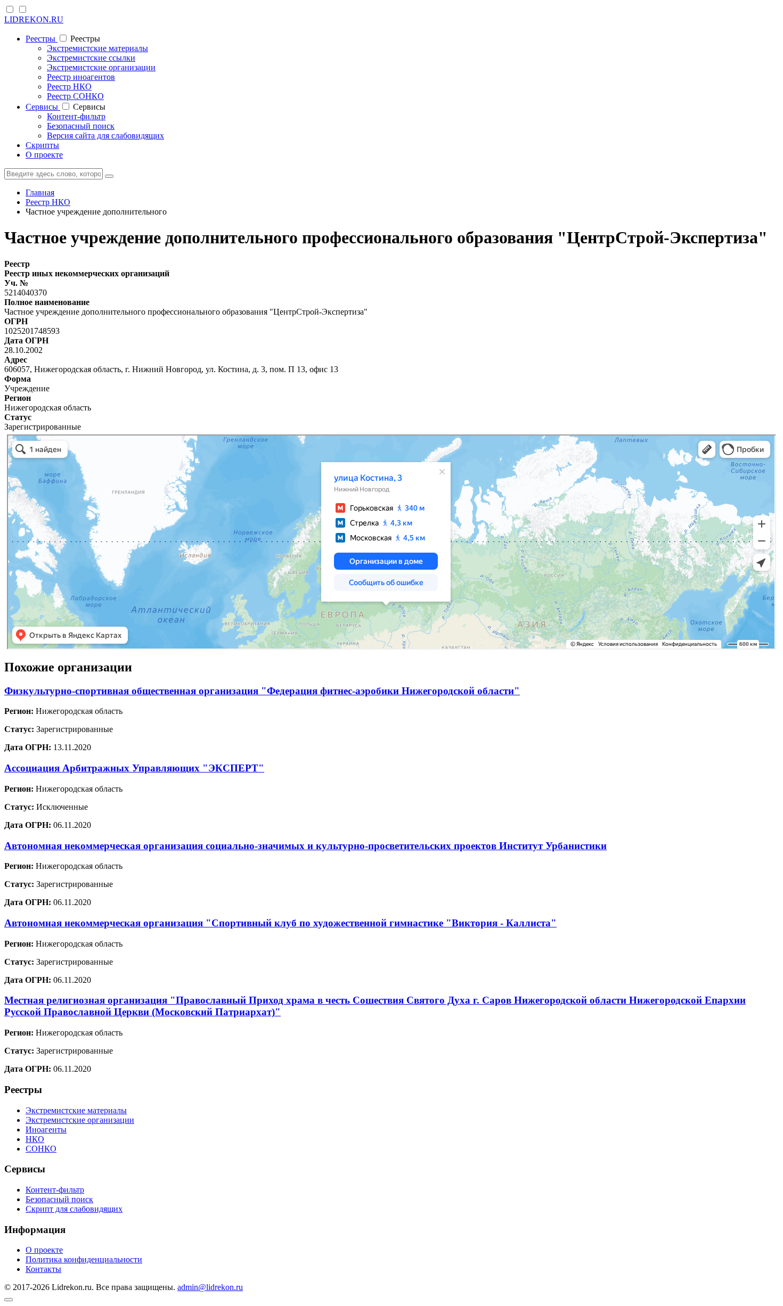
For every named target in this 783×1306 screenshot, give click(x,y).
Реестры (42, 38)
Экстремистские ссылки (91, 57)
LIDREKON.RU (33, 19)
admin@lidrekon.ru (210, 1287)
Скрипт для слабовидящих (74, 1208)
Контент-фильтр (76, 116)
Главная (40, 192)
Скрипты (42, 145)
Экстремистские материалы (97, 48)
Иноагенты (46, 1129)
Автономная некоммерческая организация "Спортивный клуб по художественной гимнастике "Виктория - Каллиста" (280, 923)
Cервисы (43, 106)
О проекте (44, 154)
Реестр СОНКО (75, 96)
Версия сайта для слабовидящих (105, 135)
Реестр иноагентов (81, 76)
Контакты (43, 1269)
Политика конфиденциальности (84, 1259)
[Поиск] (109, 176)
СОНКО (41, 1148)
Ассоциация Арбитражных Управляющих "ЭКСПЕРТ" (134, 768)
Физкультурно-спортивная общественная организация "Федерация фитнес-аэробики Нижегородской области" (262, 690)
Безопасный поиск (81, 125)
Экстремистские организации (101, 67)
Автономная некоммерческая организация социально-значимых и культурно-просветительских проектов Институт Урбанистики (305, 845)
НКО (35, 1139)
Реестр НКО (69, 86)
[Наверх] (8, 1299)
